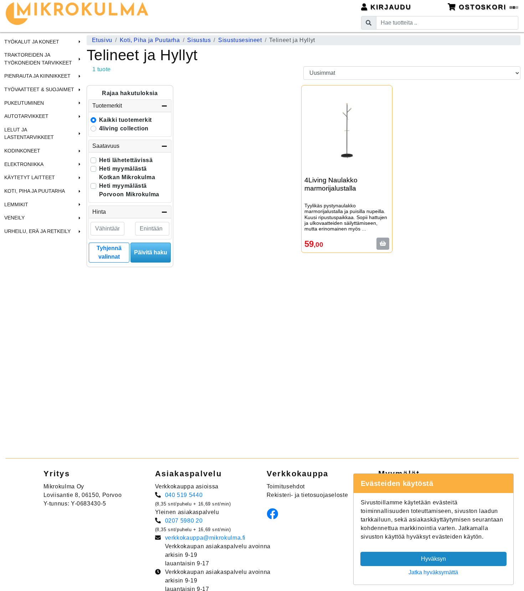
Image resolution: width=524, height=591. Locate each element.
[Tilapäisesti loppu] (382, 244)
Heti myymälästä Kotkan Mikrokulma (127, 173)
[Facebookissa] (274, 516)
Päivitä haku (150, 252)
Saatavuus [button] (105, 146)
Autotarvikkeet (26, 116)
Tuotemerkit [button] (107, 106)
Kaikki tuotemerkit (125, 120)
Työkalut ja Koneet (31, 42)
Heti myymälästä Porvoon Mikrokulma (129, 190)
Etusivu (102, 40)
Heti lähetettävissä (126, 160)
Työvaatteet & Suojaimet (39, 89)
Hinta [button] (99, 212)
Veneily (14, 218)
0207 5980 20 (184, 521)
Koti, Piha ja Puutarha (34, 191)
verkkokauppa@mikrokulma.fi (205, 538)
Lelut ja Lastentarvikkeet (29, 133)
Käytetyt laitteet (29, 177)
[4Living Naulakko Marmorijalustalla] (346, 130)
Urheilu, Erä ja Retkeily (37, 231)
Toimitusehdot (286, 486)
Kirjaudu (389, 7)
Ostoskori (482, 7)
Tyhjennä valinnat (109, 252)
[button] (78, 41)
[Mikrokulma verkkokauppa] (77, 13)
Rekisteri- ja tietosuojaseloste (307, 495)
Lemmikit (16, 204)
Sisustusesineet (240, 40)
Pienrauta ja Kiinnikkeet (37, 76)
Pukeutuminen (24, 103)
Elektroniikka (23, 164)
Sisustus (199, 40)
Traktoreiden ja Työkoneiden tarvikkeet (38, 59)
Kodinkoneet (22, 151)
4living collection (124, 128)
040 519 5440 (184, 495)
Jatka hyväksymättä (433, 572)
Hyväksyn (433, 559)
